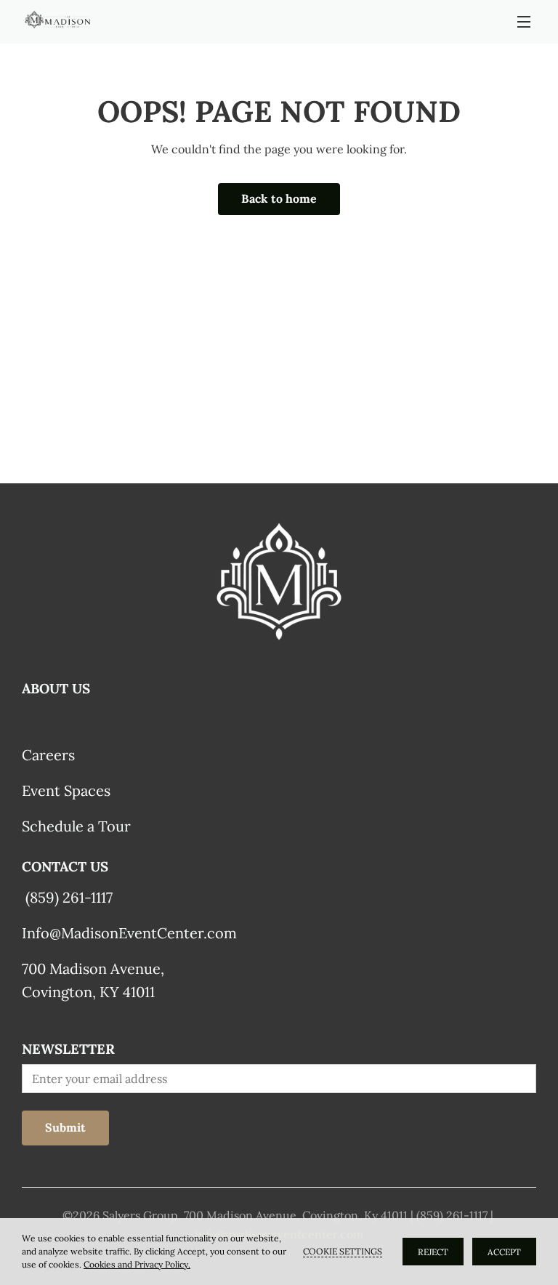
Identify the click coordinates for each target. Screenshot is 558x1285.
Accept (504, 1251)
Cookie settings (342, 1251)
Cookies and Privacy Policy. (137, 1264)
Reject (433, 1251)
